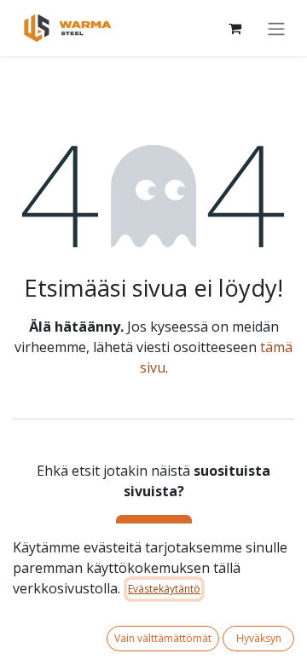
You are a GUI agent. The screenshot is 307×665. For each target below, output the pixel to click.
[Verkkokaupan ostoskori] (234, 28)
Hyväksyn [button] (258, 638)
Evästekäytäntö (164, 588)
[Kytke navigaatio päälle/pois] (276, 28)
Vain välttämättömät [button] (162, 638)
